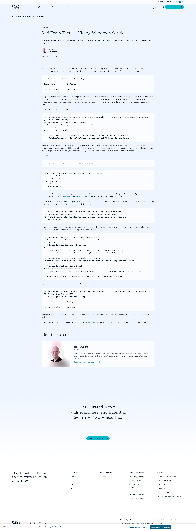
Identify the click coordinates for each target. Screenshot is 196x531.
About (73, 477)
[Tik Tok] (45, 523)
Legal (102, 484)
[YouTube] (35, 523)
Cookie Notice (175, 520)
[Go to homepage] (15, 7)
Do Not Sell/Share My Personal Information (156, 520)
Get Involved (162, 473)
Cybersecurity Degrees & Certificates (137, 500)
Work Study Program (136, 477)
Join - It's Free (170, 1)
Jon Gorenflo (92, 322)
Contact (103, 477)
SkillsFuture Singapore (137, 495)
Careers (74, 484)
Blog (13, 17)
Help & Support (106, 473)
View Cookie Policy (58, 527)
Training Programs (136, 473)
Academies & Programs (137, 481)
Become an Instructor (165, 481)
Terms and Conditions (136, 520)
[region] (98, 527)
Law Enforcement (135, 491)
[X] (30, 523)
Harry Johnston (81, 196)
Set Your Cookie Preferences (138, 527)
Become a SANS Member (166, 477)
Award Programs (163, 492)
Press (73, 488)
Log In (161, 1)
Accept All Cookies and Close (160, 527)
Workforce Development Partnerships (138, 486)
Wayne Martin (67, 196)
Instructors (75, 481)
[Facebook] (40, 523)
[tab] (25, 7)
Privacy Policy (124, 520)
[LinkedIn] (25, 523)
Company (74, 473)
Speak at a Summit (164, 488)
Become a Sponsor (164, 484)
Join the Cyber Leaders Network (169, 496)
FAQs (101, 481)
